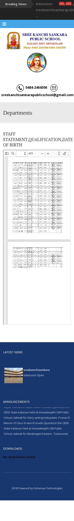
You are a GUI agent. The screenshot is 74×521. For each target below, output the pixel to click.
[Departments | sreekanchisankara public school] (37, 40)
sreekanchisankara (36, 369)
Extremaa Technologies (48, 488)
